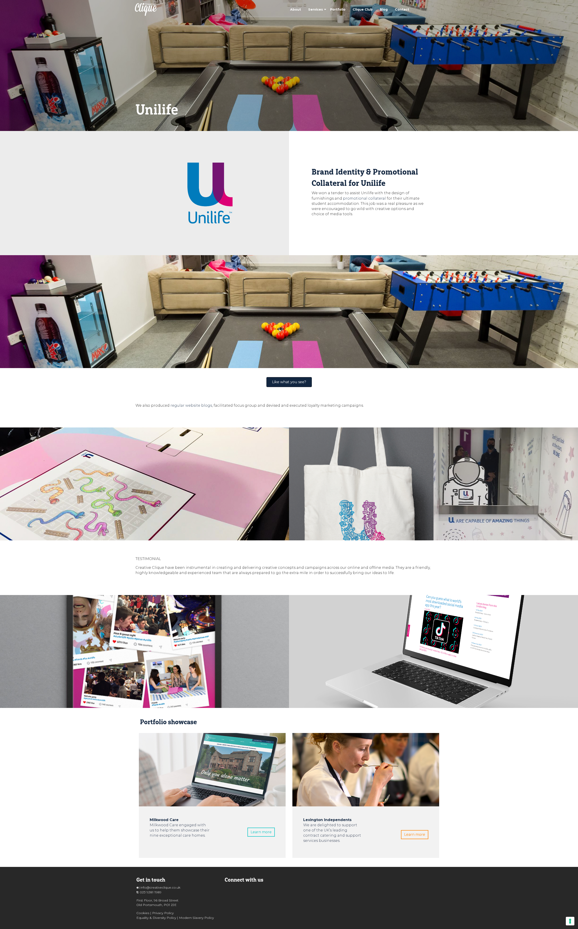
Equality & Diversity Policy (156, 918)
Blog (384, 9)
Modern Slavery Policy (196, 918)
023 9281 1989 (150, 892)
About (295, 9)
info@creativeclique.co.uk (160, 887)
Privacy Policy (163, 913)
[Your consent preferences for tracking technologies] (570, 921)
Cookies (142, 913)
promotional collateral (364, 198)
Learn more (261, 832)
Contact (402, 9)
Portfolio (337, 9)
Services (315, 9)
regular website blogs (191, 405)
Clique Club (363, 9)
